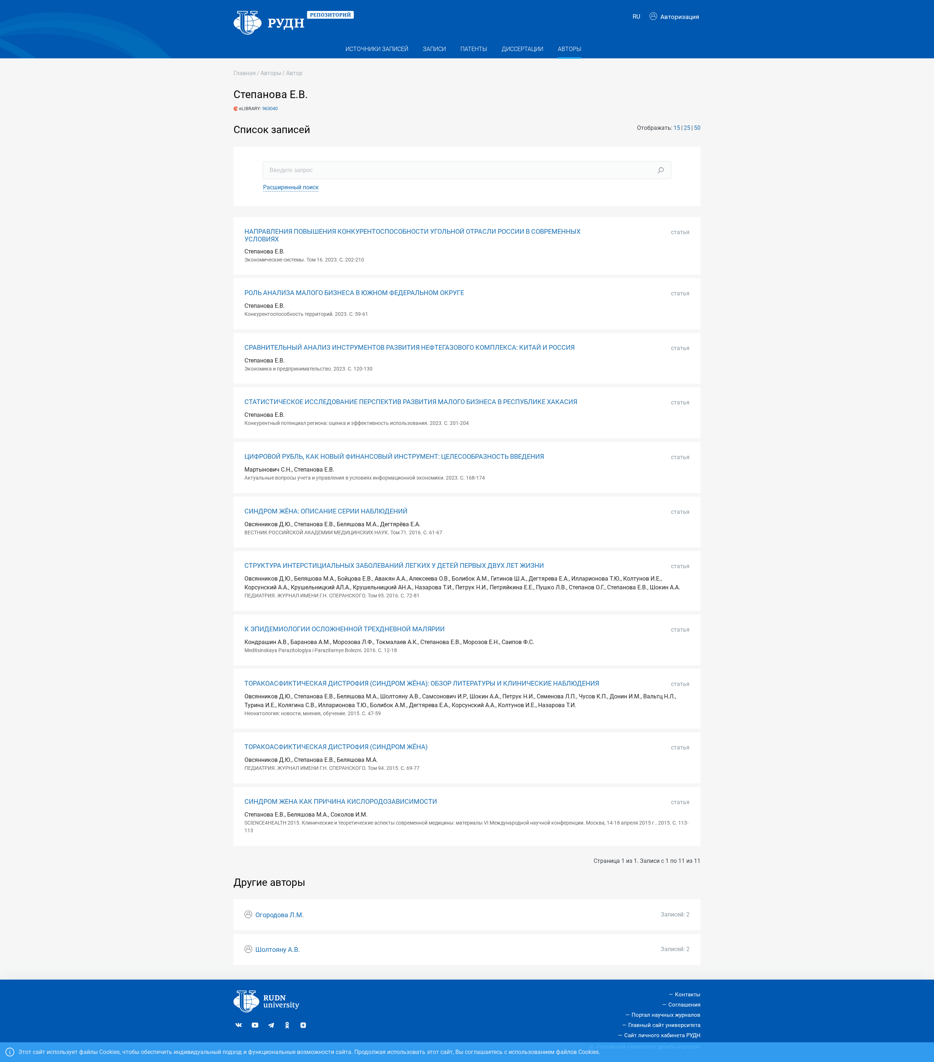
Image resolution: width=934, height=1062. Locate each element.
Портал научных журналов (666, 1015)
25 (687, 127)
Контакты (687, 994)
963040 (270, 108)
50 (697, 127)
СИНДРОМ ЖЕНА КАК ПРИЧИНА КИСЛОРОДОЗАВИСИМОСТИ (340, 801)
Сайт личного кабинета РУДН (662, 1035)
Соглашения (684, 1004)
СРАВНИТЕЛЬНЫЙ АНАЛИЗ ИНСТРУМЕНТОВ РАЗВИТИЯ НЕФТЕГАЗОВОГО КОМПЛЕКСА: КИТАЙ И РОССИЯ (409, 347)
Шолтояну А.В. (277, 949)
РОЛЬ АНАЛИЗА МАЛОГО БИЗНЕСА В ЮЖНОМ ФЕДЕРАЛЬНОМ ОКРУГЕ (354, 292)
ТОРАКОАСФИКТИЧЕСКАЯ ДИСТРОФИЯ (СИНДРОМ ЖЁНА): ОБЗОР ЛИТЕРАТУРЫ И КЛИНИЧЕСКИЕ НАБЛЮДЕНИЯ (421, 683)
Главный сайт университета (664, 1025)
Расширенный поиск (291, 187)
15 (677, 127)
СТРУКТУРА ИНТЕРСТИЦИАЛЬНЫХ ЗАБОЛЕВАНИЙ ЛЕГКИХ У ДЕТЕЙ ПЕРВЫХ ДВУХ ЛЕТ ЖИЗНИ (394, 565)
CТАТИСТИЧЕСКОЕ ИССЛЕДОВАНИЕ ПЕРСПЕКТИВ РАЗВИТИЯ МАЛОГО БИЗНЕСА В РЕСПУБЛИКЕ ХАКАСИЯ (410, 402)
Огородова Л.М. (279, 915)
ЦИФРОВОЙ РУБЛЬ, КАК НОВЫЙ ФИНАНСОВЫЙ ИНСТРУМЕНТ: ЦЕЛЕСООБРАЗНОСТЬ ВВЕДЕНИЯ (394, 456)
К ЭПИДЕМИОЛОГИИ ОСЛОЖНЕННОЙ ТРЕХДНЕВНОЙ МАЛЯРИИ (344, 629)
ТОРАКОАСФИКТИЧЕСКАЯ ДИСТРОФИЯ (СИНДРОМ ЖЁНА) (336, 747)
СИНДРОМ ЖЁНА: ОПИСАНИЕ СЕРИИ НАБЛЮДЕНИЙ (326, 511)
